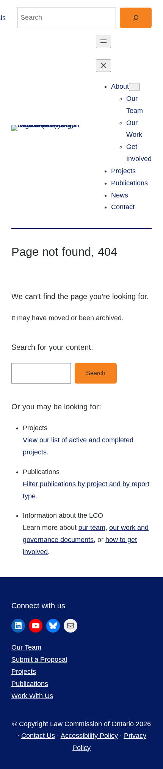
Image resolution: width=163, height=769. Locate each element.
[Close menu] (103, 66)
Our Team (26, 647)
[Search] (136, 18)
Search (95, 373)
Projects (23, 671)
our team (91, 527)
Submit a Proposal (39, 659)
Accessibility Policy (89, 735)
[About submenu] (134, 87)
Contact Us (38, 735)
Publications (29, 684)
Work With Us (32, 696)
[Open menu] (103, 42)
